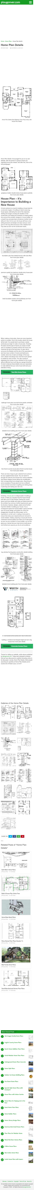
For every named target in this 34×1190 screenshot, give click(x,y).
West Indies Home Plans (12, 1153)
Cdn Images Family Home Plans (14, 1036)
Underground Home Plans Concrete (15, 1062)
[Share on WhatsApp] (18, 836)
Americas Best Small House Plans (14, 1127)
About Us (29, 1181)
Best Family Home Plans (9, 965)
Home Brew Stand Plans (9, 917)
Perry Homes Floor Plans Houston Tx (12, 941)
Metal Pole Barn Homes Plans (13, 1140)
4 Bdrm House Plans (11, 1146)
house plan (11, 496)
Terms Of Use (22, 1181)
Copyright (16, 1181)
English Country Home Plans (13, 1042)
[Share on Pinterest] (22, 836)
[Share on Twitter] (10, 836)
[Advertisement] (17, 23)
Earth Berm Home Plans (9, 870)
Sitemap (4, 1181)
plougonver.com (10, 2)
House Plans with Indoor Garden (14, 1094)
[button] (30, 2)
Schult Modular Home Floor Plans (14, 1055)
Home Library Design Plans (12, 1120)
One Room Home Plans (11, 1081)
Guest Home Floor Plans (12, 1107)
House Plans (5, 48)
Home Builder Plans (10, 1114)
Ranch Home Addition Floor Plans (14, 1049)
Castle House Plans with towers (14, 1159)
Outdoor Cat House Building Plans (14, 1075)
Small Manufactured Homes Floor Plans (13, 988)
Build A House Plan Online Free (11, 893)
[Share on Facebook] (14, 836)
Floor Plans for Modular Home (13, 1133)
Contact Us (10, 1181)
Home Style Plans (10, 1068)
